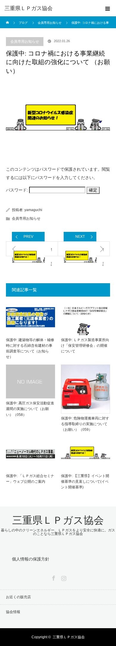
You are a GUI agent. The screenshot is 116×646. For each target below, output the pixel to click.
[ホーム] (8, 18)
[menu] (107, 8)
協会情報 (13, 612)
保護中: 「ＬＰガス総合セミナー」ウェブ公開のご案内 (30, 479)
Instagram (63, 577)
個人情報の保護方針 (30, 559)
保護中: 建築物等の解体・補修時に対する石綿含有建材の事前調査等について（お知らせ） (30, 348)
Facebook (52, 577)
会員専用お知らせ (24, 41)
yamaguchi (33, 210)
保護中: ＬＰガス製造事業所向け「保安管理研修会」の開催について (85, 345)
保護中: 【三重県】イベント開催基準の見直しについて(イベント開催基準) (85, 481)
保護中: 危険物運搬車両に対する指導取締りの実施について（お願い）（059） (85, 424)
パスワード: (17, 190)
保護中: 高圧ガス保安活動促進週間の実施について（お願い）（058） (30, 409)
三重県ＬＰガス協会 (28, 8)
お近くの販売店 (18, 597)
